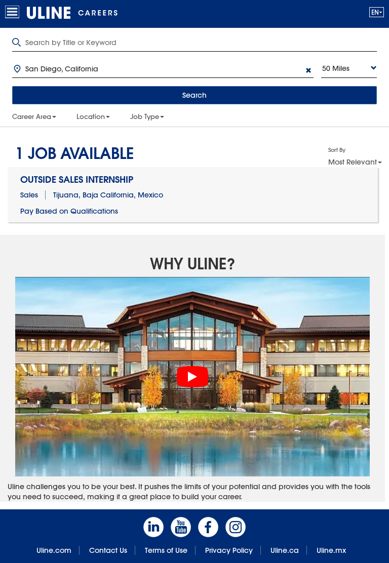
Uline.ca (284, 550)
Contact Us (108, 550)
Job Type (144, 116)
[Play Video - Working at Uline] (192, 376)
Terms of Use (166, 550)
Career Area (31, 116)
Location (90, 116)
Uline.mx (331, 550)
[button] (376, 12)
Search (194, 95)
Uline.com (53, 550)
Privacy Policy (229, 550)
